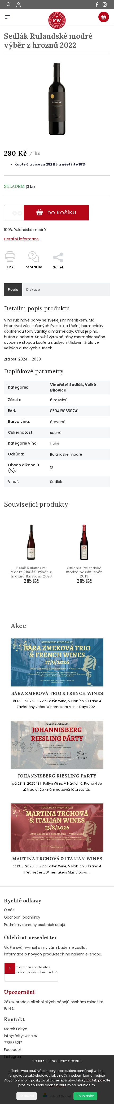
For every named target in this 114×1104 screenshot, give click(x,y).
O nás (9, 909)
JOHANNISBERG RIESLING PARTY (57, 776)
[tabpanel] (31, 564)
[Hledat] (8, 5)
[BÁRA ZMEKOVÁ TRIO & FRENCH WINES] (57, 685)
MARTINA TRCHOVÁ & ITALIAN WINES (57, 859)
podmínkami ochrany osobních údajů (31, 972)
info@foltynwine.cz (21, 1035)
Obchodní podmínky (22, 917)
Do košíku (61, 212)
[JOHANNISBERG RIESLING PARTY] (57, 767)
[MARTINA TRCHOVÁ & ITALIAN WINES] (57, 850)
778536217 (13, 1042)
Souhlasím (85, 1096)
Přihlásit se (10, 968)
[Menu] (7, 16)
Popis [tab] (13, 289)
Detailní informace (21, 239)
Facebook (13, 1049)
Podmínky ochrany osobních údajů (34, 924)
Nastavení (26, 1096)
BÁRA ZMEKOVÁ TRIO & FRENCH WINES (57, 693)
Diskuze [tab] (33, 289)
